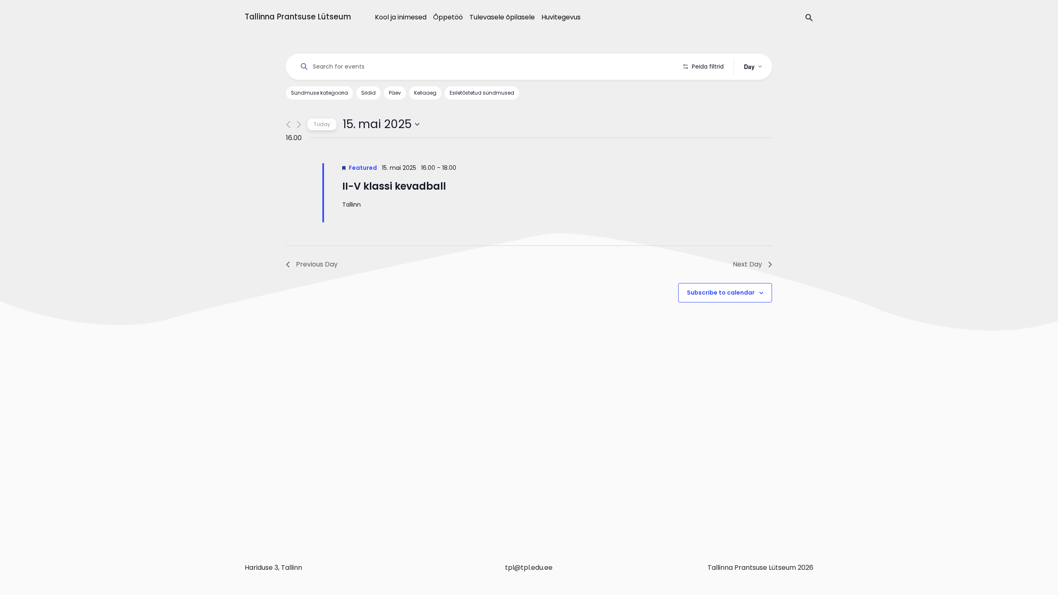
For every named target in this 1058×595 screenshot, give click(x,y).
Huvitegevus (561, 17)
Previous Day (317, 264)
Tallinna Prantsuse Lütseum (298, 17)
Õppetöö (448, 17)
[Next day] (299, 125)
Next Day (747, 264)
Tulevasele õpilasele (502, 17)
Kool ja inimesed (401, 17)
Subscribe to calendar (721, 292)
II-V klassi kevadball (394, 186)
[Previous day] (288, 125)
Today (322, 124)
